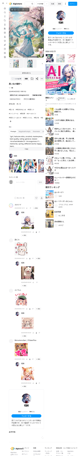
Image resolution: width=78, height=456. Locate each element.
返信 (36, 208)
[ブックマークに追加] (32, 79)
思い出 (19, 104)
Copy (26, 149)
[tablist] (28, 131)
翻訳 (10, 127)
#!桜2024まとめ (21, 109)
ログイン (73, 4)
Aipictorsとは (70, 452)
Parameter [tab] (36, 131)
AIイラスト (25, 451)
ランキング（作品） (48, 452)
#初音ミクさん (27, 118)
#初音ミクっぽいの (15, 118)
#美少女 (36, 118)
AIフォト (25, 454)
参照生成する (26, 73)
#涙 (42, 118)
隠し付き (19, 198)
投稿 (59, 4)
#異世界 (22, 114)
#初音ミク (31, 109)
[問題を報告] (30, 208)
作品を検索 (36, 451)
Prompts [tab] (13, 131)
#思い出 (11, 109)
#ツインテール (13, 114)
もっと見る (70, 99)
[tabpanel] (26, 142)
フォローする (26, 416)
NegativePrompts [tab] (24, 131)
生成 (52, 4)
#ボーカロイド (31, 114)
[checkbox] (15, 198)
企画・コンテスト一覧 (59, 452)
